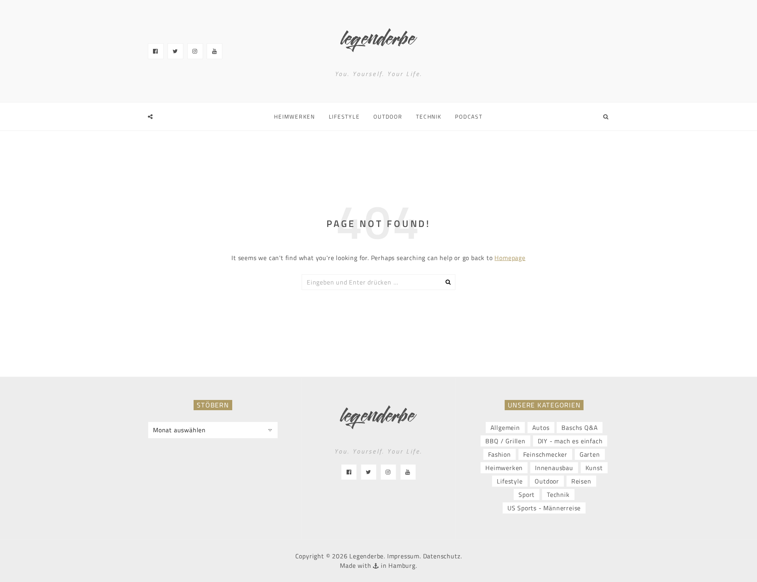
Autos (541, 427)
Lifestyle (344, 116)
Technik (428, 116)
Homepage (509, 257)
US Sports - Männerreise (544, 508)
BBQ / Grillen (505, 441)
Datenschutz (442, 556)
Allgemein (505, 427)
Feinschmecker (545, 454)
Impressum (403, 556)
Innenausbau (554, 467)
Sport (526, 494)
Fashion (499, 454)
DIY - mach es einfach (570, 441)
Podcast (468, 116)
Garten (590, 454)
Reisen (581, 481)
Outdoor (387, 116)
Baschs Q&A (579, 427)
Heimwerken (294, 116)
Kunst (594, 467)
